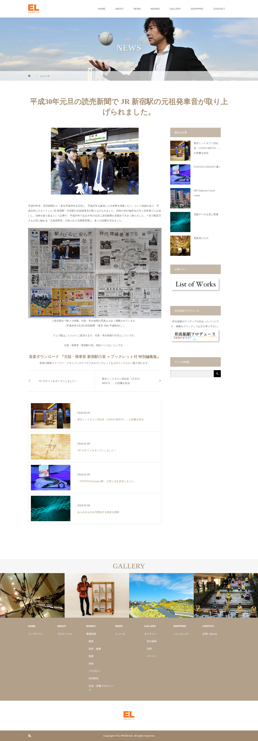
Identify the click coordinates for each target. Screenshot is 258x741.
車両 (91, 663)
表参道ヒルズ (201, 238)
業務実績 (91, 633)
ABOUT (119, 8)
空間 (149, 648)
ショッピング (180, 633)
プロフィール (64, 633)
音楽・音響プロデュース (101, 688)
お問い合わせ (209, 633)
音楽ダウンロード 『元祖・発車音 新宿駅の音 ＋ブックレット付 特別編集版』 (95, 357)
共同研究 (93, 678)
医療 (91, 656)
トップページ (35, 633)
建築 (91, 641)
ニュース (120, 633)
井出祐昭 (152, 641)
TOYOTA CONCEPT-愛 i (207, 167)
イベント (152, 656)
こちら (114, 345)
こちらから (71, 335)
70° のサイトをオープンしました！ (58, 381)
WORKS (155, 8)
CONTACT (219, 8)
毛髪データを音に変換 (206, 214)
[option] (32, 595)
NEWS (137, 8)
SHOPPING (197, 8)
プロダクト (95, 671)
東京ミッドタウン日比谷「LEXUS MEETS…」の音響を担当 (121, 381)
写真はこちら (121, 335)
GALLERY (175, 8)
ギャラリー (150, 633)
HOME (101, 8)
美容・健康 (95, 648)
